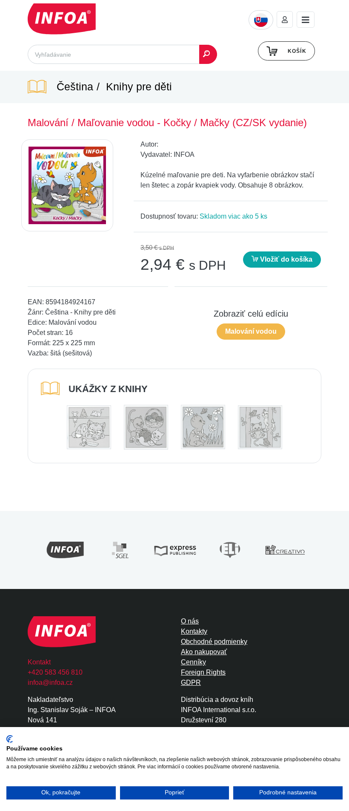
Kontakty (194, 631)
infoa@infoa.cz (50, 682)
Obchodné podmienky (214, 641)
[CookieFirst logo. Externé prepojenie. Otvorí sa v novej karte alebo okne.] (9, 739)
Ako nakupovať (204, 651)
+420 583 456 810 (55, 672)
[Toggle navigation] (305, 19)
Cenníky (193, 662)
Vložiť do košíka (285, 259)
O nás (190, 621)
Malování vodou (251, 331)
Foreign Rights (203, 672)
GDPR (191, 682)
